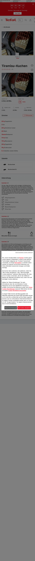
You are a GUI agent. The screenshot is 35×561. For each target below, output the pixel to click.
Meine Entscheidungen (11, 307)
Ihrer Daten (18, 262)
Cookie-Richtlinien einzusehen (17, 290)
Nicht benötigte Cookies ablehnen (24, 252)
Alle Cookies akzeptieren (24, 307)
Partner (21, 257)
